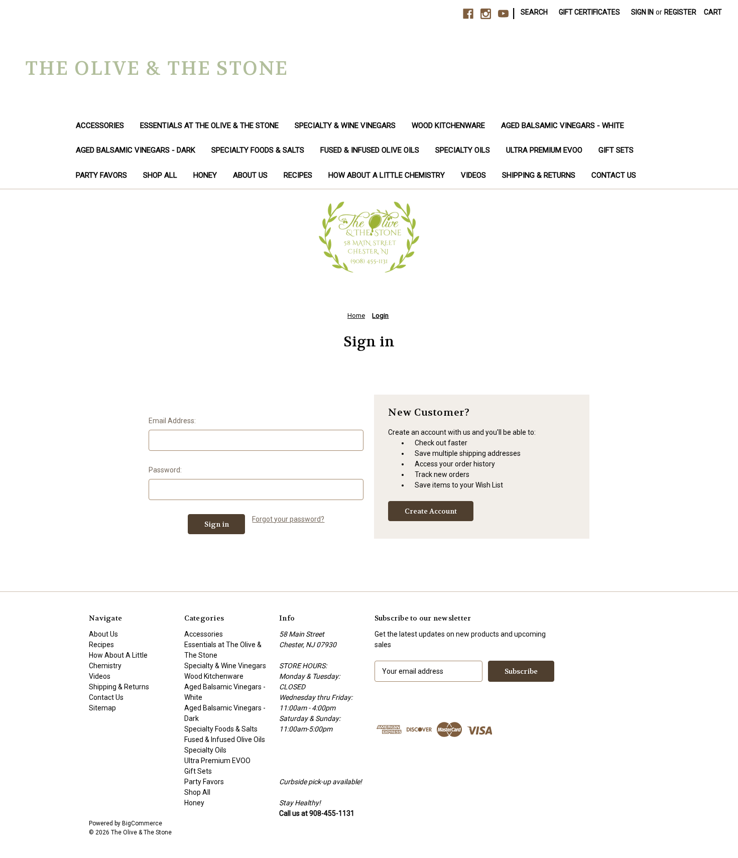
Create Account (431, 511)
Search (534, 12)
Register (680, 12)
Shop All (160, 175)
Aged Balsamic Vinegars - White (562, 125)
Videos (473, 175)
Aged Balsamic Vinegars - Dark (135, 150)
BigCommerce (142, 823)
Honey (205, 175)
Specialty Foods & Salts (257, 150)
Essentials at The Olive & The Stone (209, 125)
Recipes (298, 175)
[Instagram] (485, 14)
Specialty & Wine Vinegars (345, 125)
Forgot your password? (288, 519)
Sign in (642, 12)
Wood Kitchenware (448, 125)
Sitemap (102, 708)
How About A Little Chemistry (386, 175)
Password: (165, 470)
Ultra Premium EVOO (544, 150)
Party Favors (101, 175)
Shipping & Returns (538, 175)
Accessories (100, 125)
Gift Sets (616, 150)
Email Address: (172, 421)
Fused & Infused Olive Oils (369, 150)
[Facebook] (468, 14)
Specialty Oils (462, 150)
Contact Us (613, 175)
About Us (250, 175)
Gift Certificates (589, 12)
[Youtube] (503, 14)
